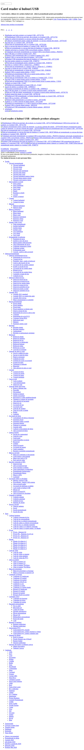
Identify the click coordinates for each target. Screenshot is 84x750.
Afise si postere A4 (19, 561)
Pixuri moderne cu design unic (23, 309)
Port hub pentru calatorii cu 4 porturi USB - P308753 (22, 61)
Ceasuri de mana (18, 375)
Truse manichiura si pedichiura (23, 469)
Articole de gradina (19, 408)
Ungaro (11, 674)
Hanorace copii (18, 220)
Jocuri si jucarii (14, 504)
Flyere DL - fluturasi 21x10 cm (23, 534)
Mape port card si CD (20, 458)
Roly (10, 685)
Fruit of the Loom (14, 687)
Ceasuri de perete (18, 373)
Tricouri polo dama (19, 172)
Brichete (11, 325)
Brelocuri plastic (18, 337)
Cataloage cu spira (19, 585)
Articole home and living (17, 386)
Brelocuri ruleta (18, 346)
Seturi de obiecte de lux (16, 278)
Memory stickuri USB (20, 480)
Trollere (15, 443)
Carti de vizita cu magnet (21, 554)
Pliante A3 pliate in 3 (20, 547)
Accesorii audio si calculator (18, 478)
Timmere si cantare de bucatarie (23, 399)
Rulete (15, 412)
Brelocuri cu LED (19, 348)
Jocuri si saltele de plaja (20, 353)
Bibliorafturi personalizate (21, 617)
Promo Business (62, 19)
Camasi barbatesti (18, 200)
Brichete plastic (18, 327)
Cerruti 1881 (13, 676)
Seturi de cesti (17, 384)
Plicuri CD (16, 615)
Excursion (12, 657)
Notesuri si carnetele (19, 425)
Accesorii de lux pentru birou (22, 272)
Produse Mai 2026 (11, 747)
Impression (12, 696)
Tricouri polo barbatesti (20, 171)
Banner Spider (17, 641)
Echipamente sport (19, 250)
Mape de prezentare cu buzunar (23, 571)
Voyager (11, 713)
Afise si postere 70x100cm (21, 567)
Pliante (11, 539)
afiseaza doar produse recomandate (12, 24)
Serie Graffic (13, 703)
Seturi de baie (17, 464)
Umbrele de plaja (18, 359)
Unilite (11, 702)
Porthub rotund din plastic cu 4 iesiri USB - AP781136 (22, 94)
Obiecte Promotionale (12, 254)
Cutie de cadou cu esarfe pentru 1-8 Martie (27, 528)
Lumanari (16, 477)
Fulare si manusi (18, 196)
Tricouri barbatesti (19, 165)
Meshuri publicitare (19, 626)
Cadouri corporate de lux (21, 517)
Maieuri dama (17, 207)
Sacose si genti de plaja (20, 355)
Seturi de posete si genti (20, 289)
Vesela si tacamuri (19, 396)
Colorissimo (13, 668)
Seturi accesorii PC (19, 491)
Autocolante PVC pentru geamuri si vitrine (27, 632)
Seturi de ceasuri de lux (20, 285)
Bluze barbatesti (18, 211)
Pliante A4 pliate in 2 (20, 541)
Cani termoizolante (19, 383)
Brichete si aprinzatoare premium (23, 333)
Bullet (11, 663)
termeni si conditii (26, 152)
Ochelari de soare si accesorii (22, 360)
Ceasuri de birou (18, 372)
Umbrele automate (19, 499)
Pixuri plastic (17, 303)
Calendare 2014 (14, 596)
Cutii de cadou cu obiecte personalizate (25, 523)
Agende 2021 (13, 292)
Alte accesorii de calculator (22, 493)
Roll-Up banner (18, 637)
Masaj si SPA (17, 475)
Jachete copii (17, 230)
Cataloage (8, 650)
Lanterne (16, 414)
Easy (10, 654)
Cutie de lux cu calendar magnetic (24, 525)
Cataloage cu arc (18, 584)
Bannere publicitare (19, 624)
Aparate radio (17, 427)
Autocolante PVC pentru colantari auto (25, 633)
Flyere (11, 530)
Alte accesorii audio (19, 484)
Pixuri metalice (18, 305)
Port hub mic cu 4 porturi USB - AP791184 (19, 42)
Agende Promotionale (16, 700)
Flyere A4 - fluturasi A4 (20, 537)
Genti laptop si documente (21, 456)
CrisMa (74, 19)
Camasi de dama (18, 202)
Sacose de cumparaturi (20, 434)
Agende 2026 (9, 740)
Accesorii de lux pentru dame (22, 268)
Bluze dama (17, 213)
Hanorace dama (18, 219)
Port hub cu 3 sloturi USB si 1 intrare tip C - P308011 (22, 65)
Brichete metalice (18, 329)
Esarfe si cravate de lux (20, 266)
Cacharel (12, 672)
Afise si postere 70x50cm (21, 565)
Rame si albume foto (19, 388)
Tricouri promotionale (16, 163)
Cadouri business (14, 515)
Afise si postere (14, 560)
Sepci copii (16, 189)
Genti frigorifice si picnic (21, 440)
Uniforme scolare (18, 248)
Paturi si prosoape (19, 357)
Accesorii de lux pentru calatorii (23, 265)
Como (11, 707)
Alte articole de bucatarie (21, 401)
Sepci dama (17, 187)
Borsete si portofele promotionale (24, 451)
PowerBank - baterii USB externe (24, 482)
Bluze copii (16, 215)
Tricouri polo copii (19, 174)
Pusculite (16, 390)
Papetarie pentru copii (20, 324)
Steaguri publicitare (19, 643)
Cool (54, 19)
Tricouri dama (17, 167)
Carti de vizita (13, 550)
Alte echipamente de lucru (21, 244)
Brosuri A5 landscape (20, 589)
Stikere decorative (19, 646)
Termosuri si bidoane (20, 364)
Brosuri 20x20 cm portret (21, 595)
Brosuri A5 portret (19, 591)
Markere (16, 322)
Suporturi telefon (18, 423)
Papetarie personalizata (16, 604)
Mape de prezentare (15, 569)
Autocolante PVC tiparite (21, 630)
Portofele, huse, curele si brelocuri (24, 261)
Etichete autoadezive (19, 611)
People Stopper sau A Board (22, 639)
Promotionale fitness (19, 473)
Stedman (12, 691)
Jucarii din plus (18, 512)
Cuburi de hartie (18, 609)
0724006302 (5, 149)
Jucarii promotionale (19, 510)
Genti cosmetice (18, 449)
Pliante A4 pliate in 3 (20, 543)
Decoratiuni (17, 392)
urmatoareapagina (8, 110)
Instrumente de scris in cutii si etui (24, 313)
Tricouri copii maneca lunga (22, 180)
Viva (10, 709)
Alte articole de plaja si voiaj (22, 368)
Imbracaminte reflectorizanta (22, 242)
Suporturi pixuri (18, 419)
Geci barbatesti (18, 231)
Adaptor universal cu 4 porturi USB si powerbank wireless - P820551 (27, 50)
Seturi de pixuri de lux (20, 279)
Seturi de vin (17, 403)
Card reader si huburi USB (21, 488)
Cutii (14, 620)
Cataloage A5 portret (20, 578)
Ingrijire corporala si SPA (17, 462)
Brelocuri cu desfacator (20, 342)
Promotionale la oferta (12, 738)
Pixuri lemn (17, 307)
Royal (11, 718)
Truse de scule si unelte (20, 410)
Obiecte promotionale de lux (18, 255)
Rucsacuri (16, 442)
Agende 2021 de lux (19, 298)
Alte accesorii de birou (20, 431)
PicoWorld (12, 667)
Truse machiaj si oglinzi (20, 467)
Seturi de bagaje (18, 445)
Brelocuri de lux (18, 340)
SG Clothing (13, 694)
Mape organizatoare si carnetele (23, 300)
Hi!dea (11, 659)
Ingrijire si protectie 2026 (13, 744)
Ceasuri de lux (17, 259)
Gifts (70, 19)
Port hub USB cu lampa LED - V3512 (17, 76)
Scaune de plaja (18, 362)
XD (10, 711)
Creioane (16, 314)
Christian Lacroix (14, 679)
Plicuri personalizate (19, 613)
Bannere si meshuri (15, 622)
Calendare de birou (19, 600)
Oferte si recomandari (12, 736)
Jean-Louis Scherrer (15, 681)
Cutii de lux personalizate (21, 519)
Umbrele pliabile (18, 497)
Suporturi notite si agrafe (21, 421)
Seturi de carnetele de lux (21, 290)
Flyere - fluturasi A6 (19, 532)
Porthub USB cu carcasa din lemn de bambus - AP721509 (24, 57)
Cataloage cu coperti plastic (22, 587)
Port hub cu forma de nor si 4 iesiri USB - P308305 (21, 68)
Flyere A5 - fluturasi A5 (20, 536)
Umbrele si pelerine (15, 495)
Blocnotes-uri (17, 608)
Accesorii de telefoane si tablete (23, 486)
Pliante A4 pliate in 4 (20, 545)
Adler (11, 683)
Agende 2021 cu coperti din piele (24, 296)
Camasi (11, 198)
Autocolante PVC (15, 628)
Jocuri (15, 508)
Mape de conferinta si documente (24, 455)
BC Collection (13, 689)
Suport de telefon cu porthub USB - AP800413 (20, 87)
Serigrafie (8, 731)
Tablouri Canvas (18, 648)
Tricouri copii (17, 169)
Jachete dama (17, 228)
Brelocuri (12, 335)
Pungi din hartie (18, 619)
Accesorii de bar (18, 405)
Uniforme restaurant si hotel (22, 246)
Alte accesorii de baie (20, 466)
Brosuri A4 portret (19, 593)
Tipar (6, 514)
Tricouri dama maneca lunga (22, 178)
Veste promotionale (19, 224)
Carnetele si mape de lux (21, 274)
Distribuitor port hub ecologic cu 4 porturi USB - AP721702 (24, 35)
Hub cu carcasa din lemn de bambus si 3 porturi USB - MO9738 (26, 46)
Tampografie (9, 723)
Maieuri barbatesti (19, 206)
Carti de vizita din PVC (20, 558)
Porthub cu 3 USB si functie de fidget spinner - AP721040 (24, 101)
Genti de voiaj (17, 436)
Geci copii (16, 235)
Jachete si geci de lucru (20, 241)
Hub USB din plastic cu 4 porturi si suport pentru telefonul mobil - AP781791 (30, 90)
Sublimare (8, 729)
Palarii (15, 191)
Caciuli (15, 195)
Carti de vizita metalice (20, 556)
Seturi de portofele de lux (21, 287)
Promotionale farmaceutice (21, 471)
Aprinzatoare (17, 331)
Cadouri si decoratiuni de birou (23, 429)
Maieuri (11, 204)
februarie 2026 (9, 745)
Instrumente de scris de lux (21, 257)
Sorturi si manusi (18, 394)
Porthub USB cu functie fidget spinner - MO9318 (21, 105)
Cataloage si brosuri (15, 574)
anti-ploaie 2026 (10, 742)
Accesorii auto (17, 407)
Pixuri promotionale (15, 301)
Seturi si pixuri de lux (20, 311)
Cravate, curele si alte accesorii (23, 252)
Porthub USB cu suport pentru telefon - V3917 (20, 72)
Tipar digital (9, 733)
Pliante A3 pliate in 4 (20, 549)
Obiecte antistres (18, 506)
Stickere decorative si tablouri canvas (21, 644)
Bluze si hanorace (14, 209)
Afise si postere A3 (19, 563)
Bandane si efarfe (18, 193)
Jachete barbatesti (18, 226)
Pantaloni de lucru (19, 239)
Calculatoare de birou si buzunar (23, 418)
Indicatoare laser (18, 320)
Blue (10, 720)
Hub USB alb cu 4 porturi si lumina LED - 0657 (20, 53)
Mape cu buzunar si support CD (23, 573)
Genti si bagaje (14, 432)
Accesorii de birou (15, 416)
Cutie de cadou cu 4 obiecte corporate (25, 526)
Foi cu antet (17, 606)
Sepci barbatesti (18, 185)
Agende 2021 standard (20, 294)
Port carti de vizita (19, 460)
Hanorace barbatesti (19, 217)
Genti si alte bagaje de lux (21, 263)
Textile (7, 161)
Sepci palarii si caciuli (16, 182)
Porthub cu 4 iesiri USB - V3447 (15, 83)
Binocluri (16, 366)
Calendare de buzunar (20, 598)
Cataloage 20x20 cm (19, 582)
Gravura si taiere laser (12, 725)
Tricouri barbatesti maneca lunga (23, 176)
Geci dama (16, 233)
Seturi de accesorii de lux (21, 281)
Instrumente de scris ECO (21, 316)
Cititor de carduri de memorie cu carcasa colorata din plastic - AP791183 (28, 39)
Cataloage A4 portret (20, 580)
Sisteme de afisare (15, 635)
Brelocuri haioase (18, 344)
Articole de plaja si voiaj (17, 351)
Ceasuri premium (18, 377)
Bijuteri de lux (17, 270)
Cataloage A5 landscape (21, 576)
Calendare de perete (19, 602)
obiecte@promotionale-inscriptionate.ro (13, 150)
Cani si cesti (13, 379)
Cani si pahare (17, 381)
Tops (79, 19)
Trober (11, 714)
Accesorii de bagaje (19, 447)
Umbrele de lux (18, 276)
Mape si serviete (14, 453)
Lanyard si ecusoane (19, 349)
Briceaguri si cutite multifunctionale (24, 397)
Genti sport (16, 438)
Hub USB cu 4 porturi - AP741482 (16, 98)
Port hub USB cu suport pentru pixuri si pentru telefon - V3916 (25, 79)
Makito (11, 716)
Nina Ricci (12, 678)
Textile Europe (14, 705)
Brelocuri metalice (19, 338)
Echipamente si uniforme (17, 237)
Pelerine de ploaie (19, 502)
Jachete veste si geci (15, 222)
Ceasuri (11, 370)
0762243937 (14, 149)
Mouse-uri (16, 490)
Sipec (11, 670)
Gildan (11, 692)
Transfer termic (10, 727)
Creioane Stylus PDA (20, 318)
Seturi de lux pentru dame (21, 283)
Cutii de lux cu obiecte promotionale (25, 521)
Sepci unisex (17, 183)
